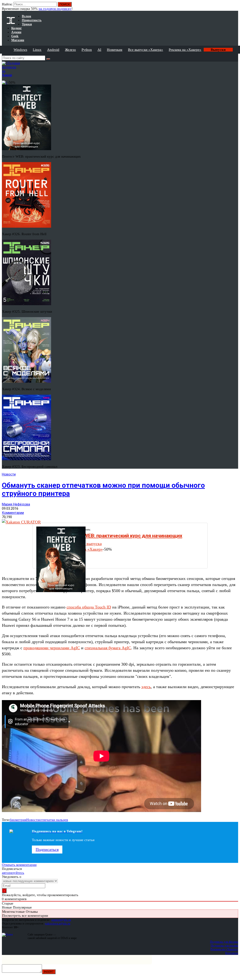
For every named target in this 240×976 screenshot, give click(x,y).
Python (87, 50)
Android (53, 50)
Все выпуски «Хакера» (145, 50)
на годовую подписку (55, 9)
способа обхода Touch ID (89, 607)
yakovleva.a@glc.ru (57, 923)
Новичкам (114, 50)
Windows (20, 50)
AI (99, 50)
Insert (49, 971)
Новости (9, 474)
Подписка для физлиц (224, 941)
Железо (70, 50)
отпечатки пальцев (53, 820)
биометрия (18, 820)
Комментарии (13, 513)
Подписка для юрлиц (224, 945)
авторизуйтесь (13, 873)
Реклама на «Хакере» (185, 50)
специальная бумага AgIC (108, 648)
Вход (235, 6)
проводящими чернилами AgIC (51, 648)
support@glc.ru (61, 919)
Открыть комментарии (19, 865)
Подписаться (47, 849)
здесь (146, 686)
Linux (37, 50)
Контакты (231, 953)
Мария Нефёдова (16, 504)
